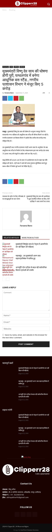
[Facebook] (4, 98)
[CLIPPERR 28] (26, 3)
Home (4, 10)
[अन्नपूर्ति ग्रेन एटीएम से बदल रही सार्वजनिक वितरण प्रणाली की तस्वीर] (8, 271)
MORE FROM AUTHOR (30, 238)
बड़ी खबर (22, 67)
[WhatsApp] (21, 98)
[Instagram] (23, 514)
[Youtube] (35, 514)
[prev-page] (3, 279)
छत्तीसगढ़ (16, 67)
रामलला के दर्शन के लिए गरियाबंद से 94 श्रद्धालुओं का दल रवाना (13, 197)
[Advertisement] (26, 38)
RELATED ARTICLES (11, 238)
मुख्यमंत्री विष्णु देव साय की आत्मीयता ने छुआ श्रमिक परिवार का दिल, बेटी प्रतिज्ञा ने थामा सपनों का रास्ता (38, 199)
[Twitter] (10, 98)
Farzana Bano (9, 93)
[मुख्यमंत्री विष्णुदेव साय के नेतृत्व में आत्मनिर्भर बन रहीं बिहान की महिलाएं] (8, 249)
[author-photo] (26, 222)
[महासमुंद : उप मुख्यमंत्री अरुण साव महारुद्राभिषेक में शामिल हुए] (8, 263)
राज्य (11, 67)
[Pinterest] (16, 98)
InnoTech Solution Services (30, 530)
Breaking (12, 10)
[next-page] (7, 279)
